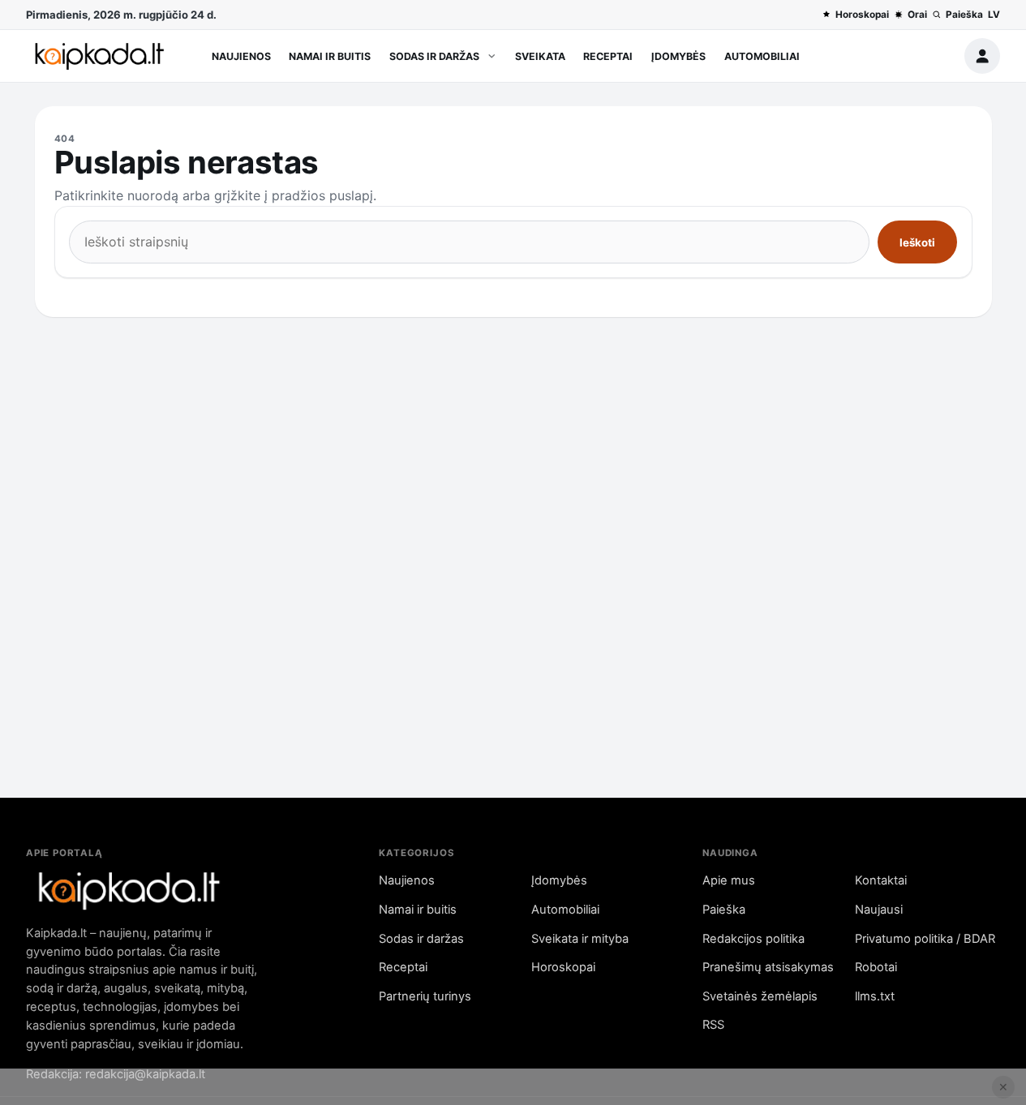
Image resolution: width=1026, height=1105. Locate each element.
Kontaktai (881, 880)
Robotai (876, 967)
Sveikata (540, 56)
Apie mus (728, 880)
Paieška (964, 14)
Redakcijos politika (753, 939)
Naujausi (879, 909)
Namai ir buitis (330, 56)
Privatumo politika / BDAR (925, 939)
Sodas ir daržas (434, 56)
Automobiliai (762, 56)
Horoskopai (862, 14)
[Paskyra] (982, 56)
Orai (917, 14)
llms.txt (875, 996)
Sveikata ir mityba (580, 939)
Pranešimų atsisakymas (768, 967)
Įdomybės (678, 56)
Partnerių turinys (425, 996)
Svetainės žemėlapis (760, 996)
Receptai (608, 56)
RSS (713, 1024)
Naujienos (241, 56)
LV (994, 14)
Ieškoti (917, 242)
